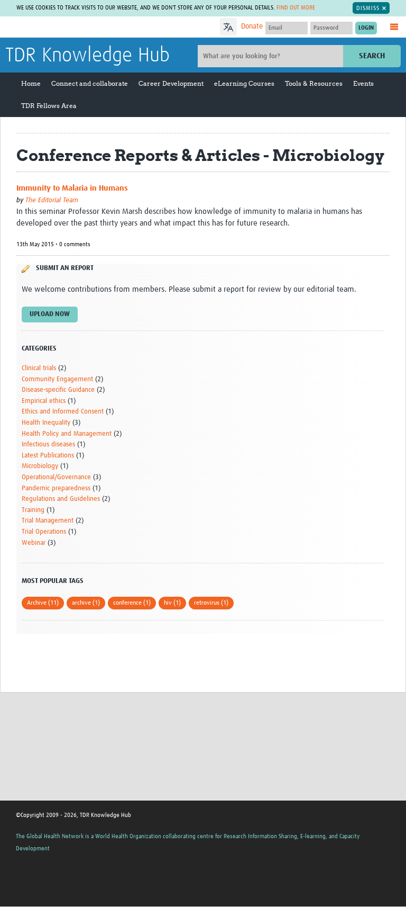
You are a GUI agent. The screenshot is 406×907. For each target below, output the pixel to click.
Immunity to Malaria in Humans (72, 188)
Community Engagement (57, 379)
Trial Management (47, 520)
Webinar (33, 543)
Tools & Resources (314, 83)
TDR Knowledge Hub (87, 56)
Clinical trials (39, 368)
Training (33, 510)
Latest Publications (48, 455)
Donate (252, 26)
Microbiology (40, 466)
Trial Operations (44, 531)
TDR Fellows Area (49, 106)
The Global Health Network (84, 27)
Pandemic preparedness (56, 488)
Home (31, 83)
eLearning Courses (244, 83)
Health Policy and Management (67, 433)
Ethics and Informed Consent (63, 411)
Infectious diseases (48, 444)
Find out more (295, 8)
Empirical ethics (44, 401)
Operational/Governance (56, 477)
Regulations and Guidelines (61, 499)
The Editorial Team (51, 200)
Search (372, 56)
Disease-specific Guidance (58, 390)
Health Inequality (46, 422)
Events (363, 83)
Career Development (171, 83)
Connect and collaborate (89, 83)
